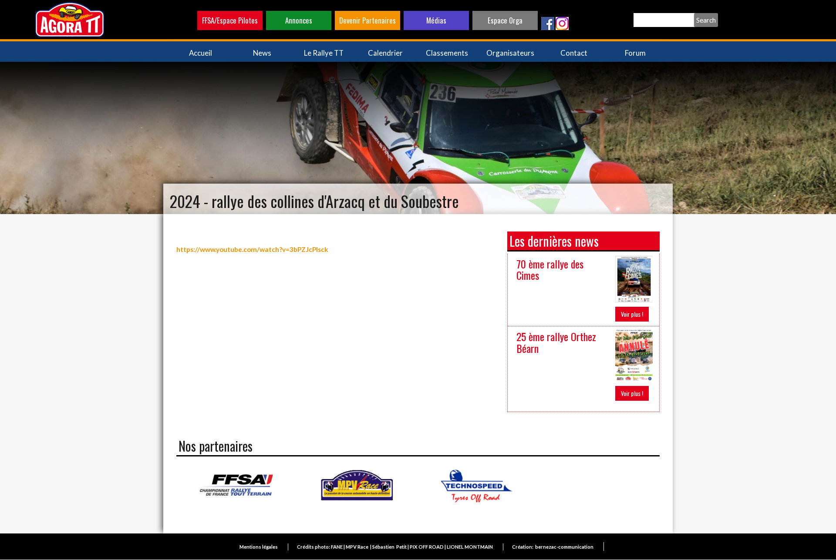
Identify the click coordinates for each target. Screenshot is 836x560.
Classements (447, 52)
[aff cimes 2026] (634, 278)
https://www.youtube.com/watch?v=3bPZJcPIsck (252, 249)
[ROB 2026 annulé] (634, 354)
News (262, 52)
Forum (635, 52)
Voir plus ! (632, 314)
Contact (573, 52)
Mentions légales (258, 547)
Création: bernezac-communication (552, 547)
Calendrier (385, 52)
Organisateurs (510, 52)
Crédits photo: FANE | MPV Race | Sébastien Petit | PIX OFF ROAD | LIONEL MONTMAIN (395, 547)
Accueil (200, 52)
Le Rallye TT (324, 52)
